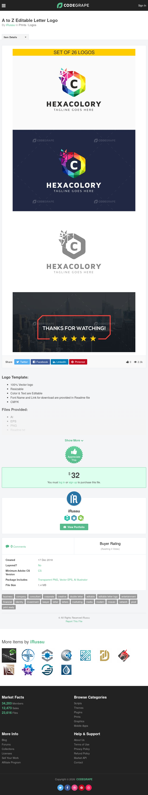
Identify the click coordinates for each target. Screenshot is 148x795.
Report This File (74, 621)
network (123, 601)
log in (62, 482)
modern (100, 601)
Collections (8, 749)
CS (40, 570)
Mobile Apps (81, 725)
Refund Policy (82, 753)
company (21, 596)
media (89, 601)
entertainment (128, 596)
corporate (49, 596)
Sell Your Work (10, 758)
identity (19, 601)
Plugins (78, 712)
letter (55, 601)
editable (91, 596)
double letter (76, 596)
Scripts (78, 703)
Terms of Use (81, 744)
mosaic (112, 601)
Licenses (7, 753)
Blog (4, 740)
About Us (79, 740)
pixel (133, 601)
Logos (32, 25)
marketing (77, 601)
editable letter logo (108, 596)
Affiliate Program (11, 762)
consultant (35, 596)
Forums (6, 744)
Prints (22, 25)
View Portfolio (76, 527)
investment (33, 601)
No (39, 565)
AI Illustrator (81, 579)
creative (62, 596)
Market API (80, 758)
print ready (8, 607)
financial (7, 601)
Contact (78, 762)
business (8, 596)
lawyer (45, 601)
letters (65, 601)
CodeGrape (84, 779)
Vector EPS (66, 579)
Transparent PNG (48, 579)
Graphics (79, 721)
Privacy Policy (82, 749)
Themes (78, 707)
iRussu (10, 25)
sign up (73, 482)
